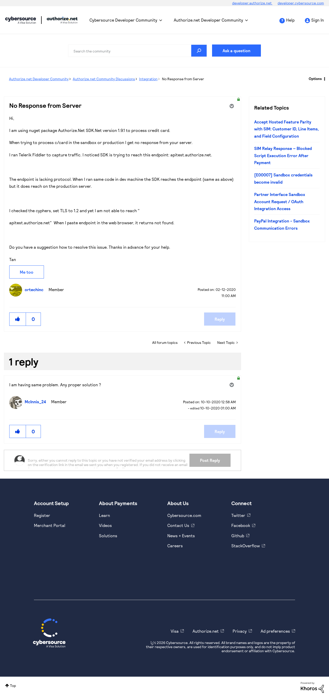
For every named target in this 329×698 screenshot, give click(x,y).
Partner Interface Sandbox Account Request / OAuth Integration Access (279, 201)
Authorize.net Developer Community (208, 19)
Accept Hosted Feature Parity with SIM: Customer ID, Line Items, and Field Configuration (286, 128)
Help (290, 19)
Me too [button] (26, 272)
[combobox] (137, 50)
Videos (105, 525)
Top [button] (13, 685)
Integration (148, 79)
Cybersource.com (184, 515)
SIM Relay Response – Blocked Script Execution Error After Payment (283, 155)
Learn (104, 515)
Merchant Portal (49, 525)
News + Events (181, 535)
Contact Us (178, 525)
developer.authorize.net (252, 3)
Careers (175, 545)
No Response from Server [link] (183, 79)
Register (42, 515)
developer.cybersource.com (301, 3)
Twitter (238, 515)
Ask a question (236, 50)
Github (237, 535)
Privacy (240, 631)
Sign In (317, 19)
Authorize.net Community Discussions (104, 79)
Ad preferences (275, 631)
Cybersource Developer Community (20, 20)
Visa (175, 631)
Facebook (240, 525)
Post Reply (210, 460)
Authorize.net (206, 631)
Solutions (108, 535)
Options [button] (315, 78)
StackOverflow (245, 545)
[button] (18, 319)
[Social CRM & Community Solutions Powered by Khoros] (312, 687)
